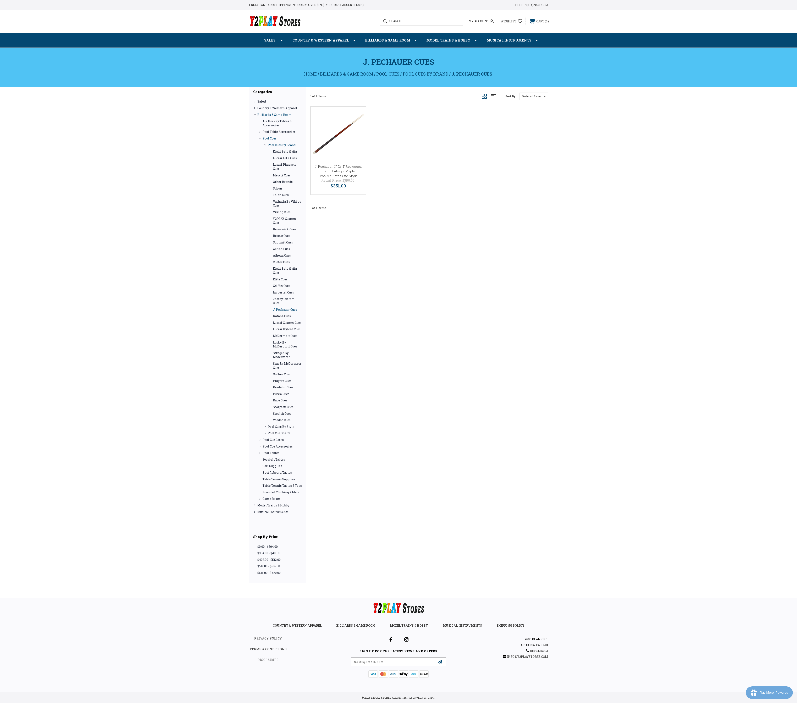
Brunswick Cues (284, 229)
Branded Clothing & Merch (282, 492)
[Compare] (357, 125)
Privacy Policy (268, 638)
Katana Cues (282, 316)
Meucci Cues (282, 175)
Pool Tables (271, 453)
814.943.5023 (539, 651)
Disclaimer (268, 660)
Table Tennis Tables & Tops (282, 486)
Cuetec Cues (281, 262)
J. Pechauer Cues (285, 310)
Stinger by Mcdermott (281, 355)
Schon (277, 188)
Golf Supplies (272, 466)
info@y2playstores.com (527, 657)
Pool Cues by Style (281, 427)
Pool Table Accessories (279, 132)
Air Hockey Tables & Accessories (277, 123)
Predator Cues (283, 387)
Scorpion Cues (283, 407)
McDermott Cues (285, 336)
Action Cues (281, 249)
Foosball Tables (274, 459)
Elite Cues (280, 279)
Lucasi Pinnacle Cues (284, 167)
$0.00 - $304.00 (267, 547)
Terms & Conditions (268, 649)
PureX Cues (281, 394)
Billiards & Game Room (387, 40)
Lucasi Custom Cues (287, 323)
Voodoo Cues (282, 420)
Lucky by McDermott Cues (285, 344)
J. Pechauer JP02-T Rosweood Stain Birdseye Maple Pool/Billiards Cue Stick (338, 171)
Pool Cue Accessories (278, 446)
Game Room (271, 499)
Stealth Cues (282, 414)
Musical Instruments (509, 40)
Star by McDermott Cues (287, 366)
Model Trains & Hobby (448, 40)
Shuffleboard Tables (277, 472)
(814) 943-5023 (537, 5)
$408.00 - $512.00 (269, 560)
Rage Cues (280, 400)
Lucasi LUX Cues (285, 158)
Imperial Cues (283, 292)
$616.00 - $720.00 (269, 573)
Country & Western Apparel (320, 40)
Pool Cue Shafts (279, 433)
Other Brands (283, 182)
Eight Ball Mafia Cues (285, 271)
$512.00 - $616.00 (268, 566)
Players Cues (282, 381)
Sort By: (510, 96)
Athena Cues (282, 255)
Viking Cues (282, 212)
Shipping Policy (510, 625)
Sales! (270, 40)
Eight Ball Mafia (285, 151)
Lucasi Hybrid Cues (287, 329)
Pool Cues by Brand (282, 145)
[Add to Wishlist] (357, 115)
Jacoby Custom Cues (284, 301)
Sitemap (429, 697)
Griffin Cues (281, 286)
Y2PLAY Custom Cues (284, 221)
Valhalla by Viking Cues (287, 203)
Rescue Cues (281, 236)
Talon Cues (281, 195)
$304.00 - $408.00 (269, 553)
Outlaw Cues (282, 374)
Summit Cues (283, 242)
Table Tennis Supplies (279, 479)
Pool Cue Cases (273, 440)
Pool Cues (269, 138)
